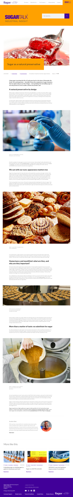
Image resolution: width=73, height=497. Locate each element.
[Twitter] (28, 491)
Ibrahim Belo (14, 73)
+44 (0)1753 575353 (29, 485)
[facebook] (31, 491)
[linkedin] (34, 491)
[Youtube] (26, 491)
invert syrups (42, 277)
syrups (50, 163)
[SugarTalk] (68, 2)
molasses (12, 164)
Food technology (23, 73)
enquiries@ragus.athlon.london (32, 487)
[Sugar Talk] (16, 19)
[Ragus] (6, 2)
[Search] (66, 16)
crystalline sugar (25, 163)
